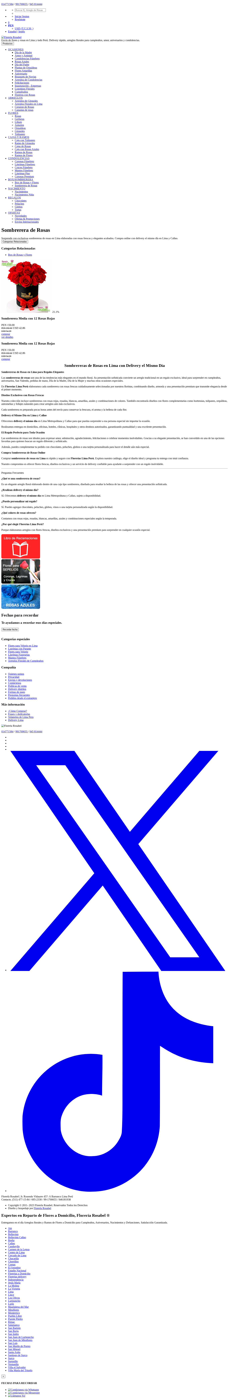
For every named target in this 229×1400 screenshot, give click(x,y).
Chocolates (20, 200)
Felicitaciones (22, 82)
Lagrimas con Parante (19, 648)
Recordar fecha (10, 629)
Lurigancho (14, 1300)
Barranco (13, 1231)
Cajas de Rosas (23, 146)
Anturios (19, 125)
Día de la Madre (23, 52)
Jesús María (14, 1282)
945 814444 (36, 4)
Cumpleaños (21, 91)
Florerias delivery (17, 1276)
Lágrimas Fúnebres (25, 164)
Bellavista (13, 1234)
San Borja (13, 1331)
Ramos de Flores (24, 155)
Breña (11, 1240)
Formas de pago (16, 692)
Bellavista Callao (17, 1237)
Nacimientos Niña (24, 194)
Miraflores (13, 1309)
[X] (118, 970)
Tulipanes (20, 134)
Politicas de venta (17, 686)
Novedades (21, 215)
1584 (10, 4)
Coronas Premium (24, 176)
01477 (4, 4)
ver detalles (7, 337)
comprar (5, 334)
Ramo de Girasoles (25, 143)
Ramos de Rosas (23, 152)
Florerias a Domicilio (19, 1273)
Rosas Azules (22, 61)
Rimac (11, 1322)
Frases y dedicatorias (19, 714)
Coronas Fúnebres (24, 161)
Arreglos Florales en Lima (28, 103)
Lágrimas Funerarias (19, 654)
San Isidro (13, 1334)
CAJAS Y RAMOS (18, 137)
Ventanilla (13, 1364)
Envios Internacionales (27, 221)
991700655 (21, 4)
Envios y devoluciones (20, 679)
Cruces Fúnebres (24, 167)
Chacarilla (13, 1258)
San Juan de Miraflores (20, 1340)
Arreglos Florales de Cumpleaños (25, 660)
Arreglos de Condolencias (28, 79)
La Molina (13, 1285)
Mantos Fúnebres (24, 170)
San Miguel (14, 1349)
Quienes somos (16, 673)
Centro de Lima (16, 1252)
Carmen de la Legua (19, 1249)
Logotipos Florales (25, 88)
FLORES (13, 113)
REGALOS (14, 197)
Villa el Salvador (17, 1367)
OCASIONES (15, 49)
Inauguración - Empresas (28, 85)
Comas (11, 1264)
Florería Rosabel (42, 1208)
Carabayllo (14, 1246)
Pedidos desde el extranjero (22, 698)
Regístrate (20, 19)
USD (24, 28)
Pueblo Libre (15, 1315)
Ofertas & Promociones (27, 218)
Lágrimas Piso (22, 173)
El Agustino (14, 1267)
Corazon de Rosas (24, 106)
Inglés (21, 31)
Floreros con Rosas (25, 94)
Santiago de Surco (17, 1355)
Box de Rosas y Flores (27, 182)
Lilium (18, 122)
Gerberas (19, 119)
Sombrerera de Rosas (26, 185)
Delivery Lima (15, 720)
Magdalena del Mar (18, 1306)
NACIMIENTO (16, 188)
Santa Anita (14, 1352)
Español (12, 31)
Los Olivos (14, 1297)
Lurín (11, 1303)
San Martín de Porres (19, 1346)
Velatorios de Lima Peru (21, 717)
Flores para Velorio (18, 651)
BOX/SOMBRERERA (20, 179)
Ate (10, 1228)
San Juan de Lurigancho (21, 1337)
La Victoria (14, 1288)
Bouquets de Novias (25, 76)
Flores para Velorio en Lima (23, 645)
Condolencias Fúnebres (27, 58)
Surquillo (13, 1361)
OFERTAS (14, 212)
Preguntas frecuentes (19, 695)
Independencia (15, 1279)
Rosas (18, 116)
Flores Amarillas (23, 70)
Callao (11, 1243)
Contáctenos (14, 683)
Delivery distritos (17, 689)
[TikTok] (118, 1190)
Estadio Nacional (17, 1270)
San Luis (12, 1343)
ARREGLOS (15, 97)
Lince (11, 1294)
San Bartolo (14, 1328)
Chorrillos (13, 1261)
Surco (11, 1358)
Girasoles (20, 131)
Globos (18, 206)
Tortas (18, 209)
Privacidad (13, 676)
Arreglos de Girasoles (26, 100)
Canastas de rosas (24, 110)
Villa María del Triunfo (20, 1370)
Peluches (19, 203)
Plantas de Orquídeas (26, 67)
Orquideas (20, 128)
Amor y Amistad (23, 55)
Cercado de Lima (17, 1255)
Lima (11, 1291)
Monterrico (14, 1312)
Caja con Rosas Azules (27, 149)
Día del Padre (22, 64)
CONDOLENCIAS (19, 158)
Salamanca (13, 1325)
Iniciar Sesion (22, 16)
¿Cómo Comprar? (17, 711)
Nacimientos (21, 191)
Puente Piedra (15, 1319)
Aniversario (21, 73)
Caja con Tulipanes (25, 140)
